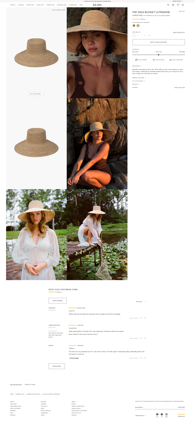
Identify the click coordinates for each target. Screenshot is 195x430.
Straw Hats (40, 4)
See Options (166, 15)
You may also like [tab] (16, 384)
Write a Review (60, 301)
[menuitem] (13, 4)
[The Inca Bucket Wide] (134, 25)
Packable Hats (61, 4)
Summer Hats (73, 4)
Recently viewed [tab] (30, 384)
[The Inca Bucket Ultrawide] (138, 25)
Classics (21, 4)
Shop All (13, 4)
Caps (81, 4)
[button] (158, 19)
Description (136, 66)
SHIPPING (158, 87)
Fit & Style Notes (137, 81)
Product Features (138, 77)
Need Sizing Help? (179, 32)
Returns (135, 84)
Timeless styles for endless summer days (97, 1)
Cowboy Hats (50, 4)
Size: (136, 32)
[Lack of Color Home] (97, 5)
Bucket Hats (30, 4)
